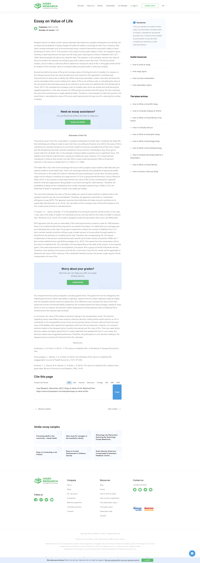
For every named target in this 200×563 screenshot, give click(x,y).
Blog (101, 485)
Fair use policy (72, 494)
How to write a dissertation (143, 78)
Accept (147, 560)
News (69, 489)
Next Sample (113, 409)
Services (81, 6)
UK (163, 6)
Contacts (70, 511)
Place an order (78, 122)
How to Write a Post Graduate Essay (147, 148)
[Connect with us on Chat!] (150, 489)
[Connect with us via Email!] (145, 489)
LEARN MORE (77, 282)
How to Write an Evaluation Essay (146, 134)
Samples (103, 516)
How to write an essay (141, 64)
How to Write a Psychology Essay (146, 141)
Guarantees (110, 6)
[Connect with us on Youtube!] (51, 499)
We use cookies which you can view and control (122, 560)
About (69, 485)
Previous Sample (44, 409)
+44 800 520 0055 (140, 485)
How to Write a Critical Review (145, 164)
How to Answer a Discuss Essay (145, 171)
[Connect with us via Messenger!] (140, 489)
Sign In (135, 6)
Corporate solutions (74, 507)
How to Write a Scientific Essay (145, 104)
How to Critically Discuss (143, 127)
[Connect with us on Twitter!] (46, 499)
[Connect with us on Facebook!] (36, 499)
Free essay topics (140, 71)
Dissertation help (106, 511)
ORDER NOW (150, 6)
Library (102, 489)
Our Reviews (122, 6)
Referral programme (74, 502)
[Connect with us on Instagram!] (41, 499)
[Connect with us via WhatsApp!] (134, 489)
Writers (100, 6)
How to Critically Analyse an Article (147, 111)
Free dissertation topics (142, 85)
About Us (90, 6)
